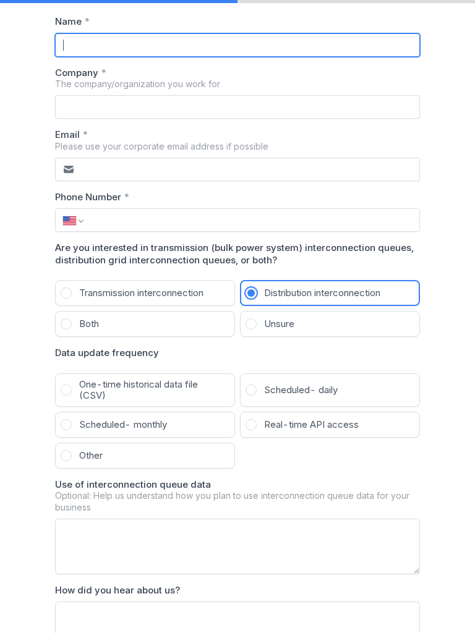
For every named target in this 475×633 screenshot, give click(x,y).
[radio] (145, 293)
